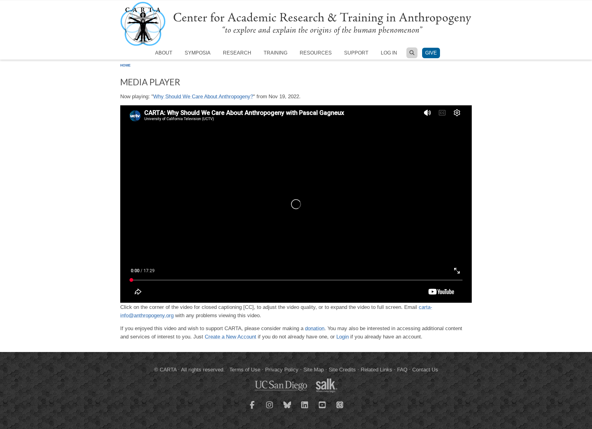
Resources (316, 52)
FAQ (402, 370)
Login (342, 337)
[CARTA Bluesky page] (287, 408)
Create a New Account (230, 337)
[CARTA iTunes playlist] (340, 404)
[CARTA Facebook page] (252, 408)
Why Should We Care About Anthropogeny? (203, 96)
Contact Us (425, 370)
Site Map (313, 370)
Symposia (198, 52)
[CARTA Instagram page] (270, 408)
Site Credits (342, 370)
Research (237, 52)
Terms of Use (244, 370)
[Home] (296, 23)
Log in (389, 52)
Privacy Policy (281, 370)
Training (275, 52)
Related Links (376, 370)
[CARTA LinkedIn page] (305, 408)
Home (125, 65)
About (163, 52)
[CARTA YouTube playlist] (322, 408)
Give (431, 52)
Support (356, 52)
